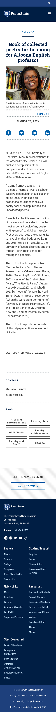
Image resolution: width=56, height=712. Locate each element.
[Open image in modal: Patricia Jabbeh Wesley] (28, 83)
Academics (16, 432)
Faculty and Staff (16, 443)
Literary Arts (39, 421)
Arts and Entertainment (16, 421)
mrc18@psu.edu (14, 394)
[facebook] (8, 133)
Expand (42, 114)
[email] (47, 133)
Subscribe (26, 486)
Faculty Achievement (39, 432)
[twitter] (21, 133)
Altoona (28, 31)
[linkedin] (34, 133)
